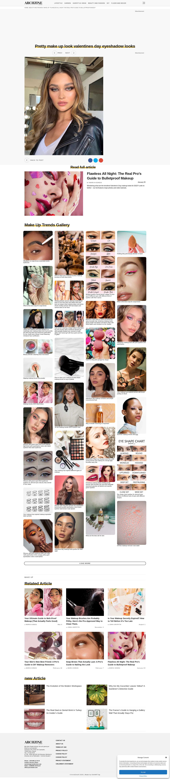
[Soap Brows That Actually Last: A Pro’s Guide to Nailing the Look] (85, 645)
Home (26, 7)
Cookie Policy (61, 757)
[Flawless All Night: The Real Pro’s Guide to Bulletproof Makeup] (127, 645)
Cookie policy (61, 754)
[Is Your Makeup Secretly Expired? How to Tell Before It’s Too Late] (127, 602)
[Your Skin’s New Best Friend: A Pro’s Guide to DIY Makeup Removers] (43, 645)
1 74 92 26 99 (31, 753)
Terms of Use (61, 747)
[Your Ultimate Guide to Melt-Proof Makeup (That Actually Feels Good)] (43, 602)
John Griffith (74, 627)
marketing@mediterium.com (32, 764)
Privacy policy (62, 750)
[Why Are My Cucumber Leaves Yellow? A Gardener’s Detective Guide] (97, 695)
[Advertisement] (85, 26)
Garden (67, 3)
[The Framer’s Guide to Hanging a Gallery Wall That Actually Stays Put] (97, 719)
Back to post (36, 160)
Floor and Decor (118, 3)
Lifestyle (58, 3)
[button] (166, 757)
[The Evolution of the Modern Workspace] (34, 695)
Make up (46, 7)
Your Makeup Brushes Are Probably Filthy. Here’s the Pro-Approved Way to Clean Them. (84, 621)
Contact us (60, 740)
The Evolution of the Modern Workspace (64, 686)
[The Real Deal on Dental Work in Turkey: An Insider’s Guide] (34, 719)
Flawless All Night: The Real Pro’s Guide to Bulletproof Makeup (72, 7)
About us (59, 744)
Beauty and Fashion (96, 3)
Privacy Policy (143, 776)
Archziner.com (33, 3)
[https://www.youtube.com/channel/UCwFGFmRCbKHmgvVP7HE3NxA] (133, 750)
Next (68, 53)
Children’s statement (64, 764)
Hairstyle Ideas (79, 3)
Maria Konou (95, 182)
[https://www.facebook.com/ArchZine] (126, 750)
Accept (143, 772)
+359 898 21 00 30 (34, 760)
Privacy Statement (63, 760)
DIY (108, 3)
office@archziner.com (30, 767)
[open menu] (144, 3)
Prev (59, 53)
